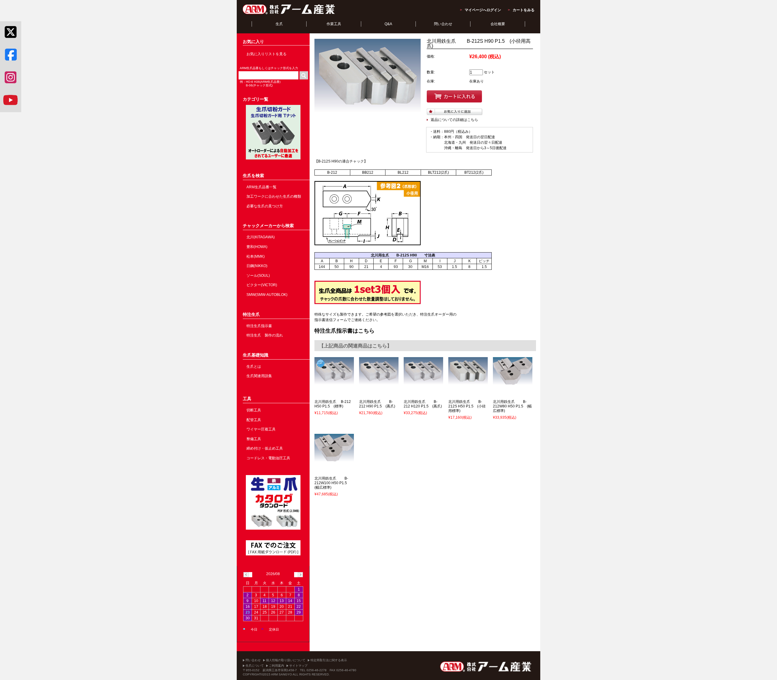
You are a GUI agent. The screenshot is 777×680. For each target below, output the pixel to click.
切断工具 (253, 410)
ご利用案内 (276, 665)
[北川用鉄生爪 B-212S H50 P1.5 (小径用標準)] (468, 382)
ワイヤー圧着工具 (261, 429)
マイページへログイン (483, 10)
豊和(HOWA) (256, 247)
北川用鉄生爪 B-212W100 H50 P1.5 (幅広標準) (332, 483)
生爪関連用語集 (259, 376)
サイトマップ (298, 665)
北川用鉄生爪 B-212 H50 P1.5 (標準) (332, 404)
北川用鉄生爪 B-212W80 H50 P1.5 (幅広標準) (512, 406)
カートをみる (523, 10)
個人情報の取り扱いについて (285, 660)
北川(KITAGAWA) (260, 237)
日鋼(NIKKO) (256, 266)
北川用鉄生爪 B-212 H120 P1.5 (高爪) (423, 404)
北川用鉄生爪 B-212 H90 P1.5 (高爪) (377, 404)
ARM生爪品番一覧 (261, 187)
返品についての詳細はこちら (454, 120)
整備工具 (253, 439)
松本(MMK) (255, 256)
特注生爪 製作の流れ (264, 335)
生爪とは (253, 366)
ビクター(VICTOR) (261, 285)
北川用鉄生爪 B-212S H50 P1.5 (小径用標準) (467, 406)
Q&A (388, 24)
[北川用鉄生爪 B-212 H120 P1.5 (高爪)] (423, 382)
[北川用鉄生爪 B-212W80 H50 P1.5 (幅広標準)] (512, 382)
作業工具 (334, 24)
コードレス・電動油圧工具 (268, 458)
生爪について (255, 665)
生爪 (279, 24)
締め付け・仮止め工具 (264, 448)
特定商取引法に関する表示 (328, 660)
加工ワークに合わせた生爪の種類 (273, 196)
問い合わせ (443, 24)
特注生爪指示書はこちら (344, 331)
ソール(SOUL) (258, 275)
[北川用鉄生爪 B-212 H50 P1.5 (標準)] (334, 382)
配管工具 (253, 420)
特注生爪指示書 (259, 326)
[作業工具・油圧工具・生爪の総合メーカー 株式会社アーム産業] (289, 14)
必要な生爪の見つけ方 (264, 206)
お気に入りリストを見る (266, 54)
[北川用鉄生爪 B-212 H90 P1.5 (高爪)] (379, 382)
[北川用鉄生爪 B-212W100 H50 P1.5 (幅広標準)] (334, 459)
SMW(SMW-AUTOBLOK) (266, 295)
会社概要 (497, 24)
